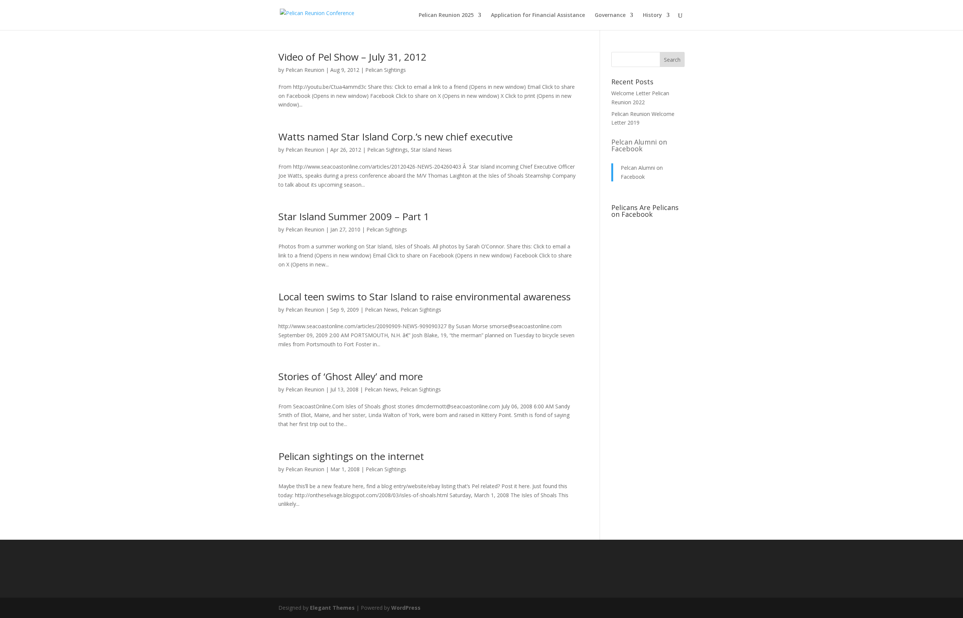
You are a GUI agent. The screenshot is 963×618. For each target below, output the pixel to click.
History (652, 15)
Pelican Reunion (305, 69)
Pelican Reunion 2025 (446, 15)
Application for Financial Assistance (538, 15)
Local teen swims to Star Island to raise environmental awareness (424, 296)
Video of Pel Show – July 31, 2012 (352, 57)
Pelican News (381, 309)
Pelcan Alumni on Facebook (639, 145)
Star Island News (431, 149)
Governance (610, 15)
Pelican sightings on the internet (351, 456)
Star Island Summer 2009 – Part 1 (353, 216)
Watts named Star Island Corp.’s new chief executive (395, 136)
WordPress (406, 607)
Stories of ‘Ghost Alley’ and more (350, 376)
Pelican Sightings (385, 69)
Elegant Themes (332, 607)
